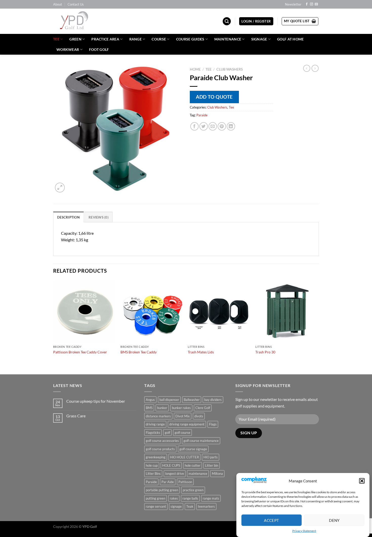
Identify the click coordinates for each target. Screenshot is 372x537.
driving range (155, 424)
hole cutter (192, 465)
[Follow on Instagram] (311, 4)
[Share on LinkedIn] (231, 126)
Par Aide (167, 482)
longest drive (174, 473)
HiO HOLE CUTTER (184, 457)
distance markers (158, 416)
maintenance (198, 473)
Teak (189, 506)
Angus (150, 400)
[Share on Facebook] (194, 126)
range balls (190, 498)
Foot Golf (99, 49)
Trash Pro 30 (265, 352)
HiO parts (210, 457)
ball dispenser (169, 400)
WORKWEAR (67, 49)
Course (159, 39)
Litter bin (211, 465)
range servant (156, 506)
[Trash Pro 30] (286, 311)
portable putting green (162, 490)
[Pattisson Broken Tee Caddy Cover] (84, 311)
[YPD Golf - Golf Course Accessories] (80, 21)
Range (135, 39)
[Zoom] (60, 187)
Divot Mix (182, 416)
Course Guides (190, 39)
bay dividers (213, 400)
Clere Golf (202, 408)
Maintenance (227, 39)
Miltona (217, 473)
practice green (193, 490)
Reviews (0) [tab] (99, 217)
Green (75, 39)
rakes (174, 498)
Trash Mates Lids (201, 352)
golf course (182, 433)
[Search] (227, 21)
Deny (334, 520)
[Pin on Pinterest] (222, 126)
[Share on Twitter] (203, 126)
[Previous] (53, 327)
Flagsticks (153, 433)
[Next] (317, 327)
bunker (162, 408)
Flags (213, 424)
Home (195, 69)
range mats (211, 498)
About (57, 4)
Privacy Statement (304, 531)
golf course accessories (162, 441)
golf (167, 433)
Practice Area (105, 39)
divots (198, 416)
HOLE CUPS (171, 465)
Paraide (202, 115)
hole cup (152, 465)
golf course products (160, 449)
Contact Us (76, 4)
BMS (149, 408)
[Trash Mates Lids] (219, 311)
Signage (259, 39)
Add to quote (214, 97)
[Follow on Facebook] (306, 4)
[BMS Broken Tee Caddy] (151, 311)
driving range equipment (186, 424)
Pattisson (185, 482)
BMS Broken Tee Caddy (138, 352)
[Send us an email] (316, 4)
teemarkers (206, 506)
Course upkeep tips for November (95, 401)
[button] (361, 480)
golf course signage (193, 449)
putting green (155, 498)
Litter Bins (153, 473)
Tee (56, 39)
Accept (271, 520)
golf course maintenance (201, 441)
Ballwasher (192, 400)
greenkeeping (156, 457)
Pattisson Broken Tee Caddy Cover (80, 352)
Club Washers (229, 69)
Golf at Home (290, 39)
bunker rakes (181, 408)
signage (176, 506)
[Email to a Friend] (213, 126)
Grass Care (76, 415)
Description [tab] (68, 217)
